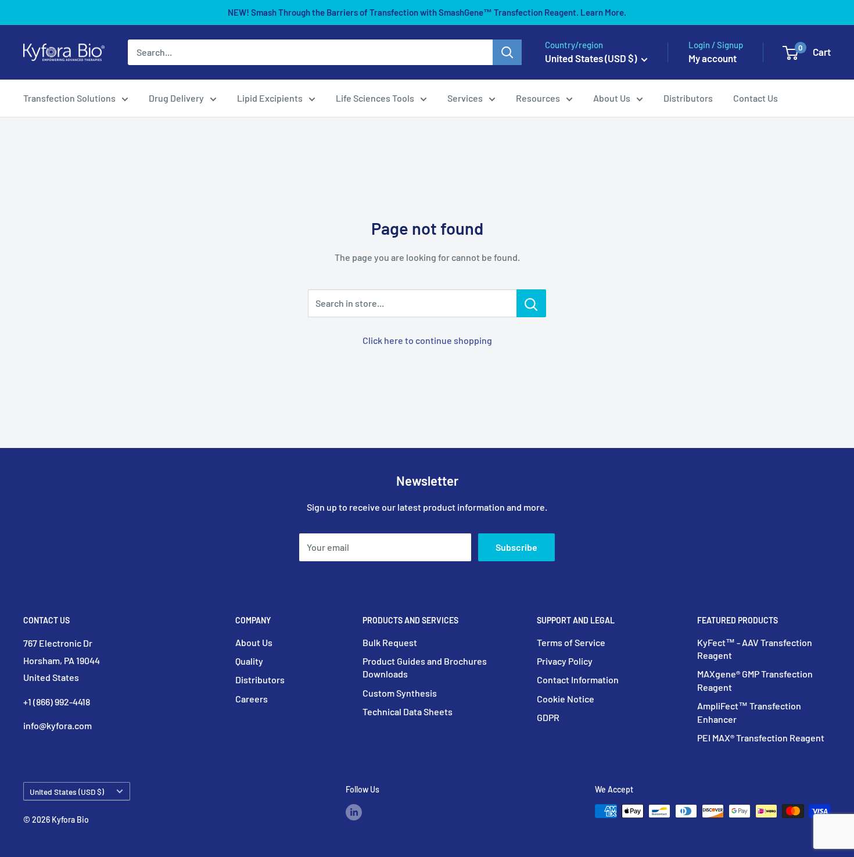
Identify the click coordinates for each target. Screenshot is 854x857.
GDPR (548, 717)
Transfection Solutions (69, 97)
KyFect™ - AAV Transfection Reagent (754, 649)
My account (712, 58)
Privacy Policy (565, 660)
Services (465, 97)
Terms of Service (571, 642)
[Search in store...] (531, 303)
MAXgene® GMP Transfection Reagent (755, 680)
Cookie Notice (565, 698)
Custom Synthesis (400, 692)
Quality (249, 660)
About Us (611, 97)
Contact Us (755, 97)
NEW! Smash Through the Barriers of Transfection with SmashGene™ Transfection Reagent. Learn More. (427, 12)
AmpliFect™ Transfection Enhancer (749, 712)
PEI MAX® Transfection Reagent (760, 737)
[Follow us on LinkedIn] (354, 812)
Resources (538, 97)
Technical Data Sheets (408, 711)
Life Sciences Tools (375, 97)
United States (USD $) (67, 792)
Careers (251, 698)
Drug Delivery (176, 97)
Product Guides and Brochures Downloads (425, 667)
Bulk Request (390, 642)
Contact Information (578, 679)
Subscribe (516, 547)
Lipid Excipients (270, 97)
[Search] (507, 52)
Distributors (688, 97)
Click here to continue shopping (427, 340)
